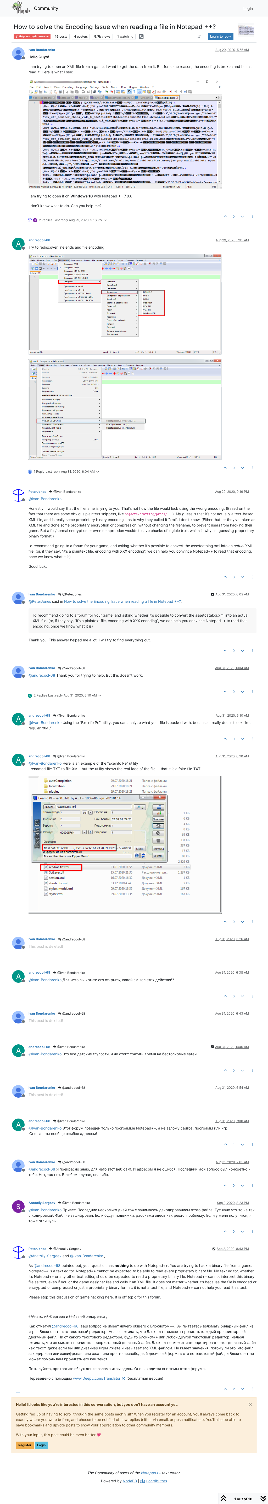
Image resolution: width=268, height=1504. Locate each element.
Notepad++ (151, 1473)
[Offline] (20, 53)
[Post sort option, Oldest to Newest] (199, 36)
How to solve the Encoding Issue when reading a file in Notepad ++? (122, 601)
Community (46, 8)
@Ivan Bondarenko (67, 492)
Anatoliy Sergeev (42, 1203)
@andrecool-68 (73, 668)
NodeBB (130, 1481)
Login (41, 1445)
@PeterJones (72, 594)
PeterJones (37, 492)
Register (24, 1445)
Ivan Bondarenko (42, 50)
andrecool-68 (39, 240)
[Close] (250, 1404)
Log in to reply (220, 36)
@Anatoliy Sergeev (67, 1249)
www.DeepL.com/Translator (96, 1378)
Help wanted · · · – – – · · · (33, 36)
